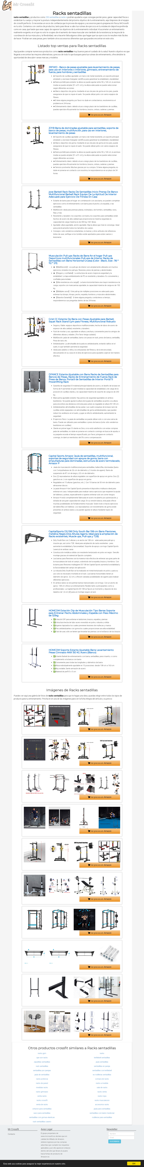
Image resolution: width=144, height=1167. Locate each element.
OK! (134, 1163)
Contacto (11, 1134)
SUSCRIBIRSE (114, 1141)
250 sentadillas (52, 17)
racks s (64, 17)
